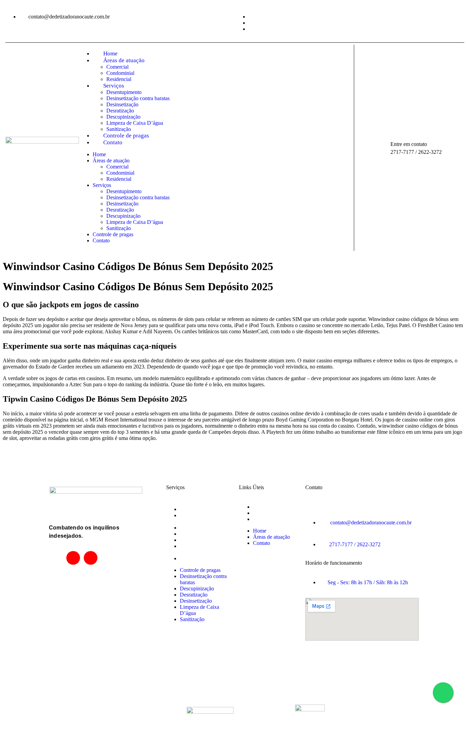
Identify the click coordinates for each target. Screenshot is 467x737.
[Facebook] (56, 558)
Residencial (118, 79)
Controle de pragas (126, 135)
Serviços (113, 85)
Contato (112, 142)
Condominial (120, 73)
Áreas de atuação (124, 60)
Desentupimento (124, 92)
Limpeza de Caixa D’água (134, 123)
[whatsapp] (90, 558)
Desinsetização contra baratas (138, 98)
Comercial (117, 67)
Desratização (120, 110)
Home (110, 53)
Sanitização (118, 129)
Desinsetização (122, 104)
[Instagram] (73, 558)
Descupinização (123, 117)
